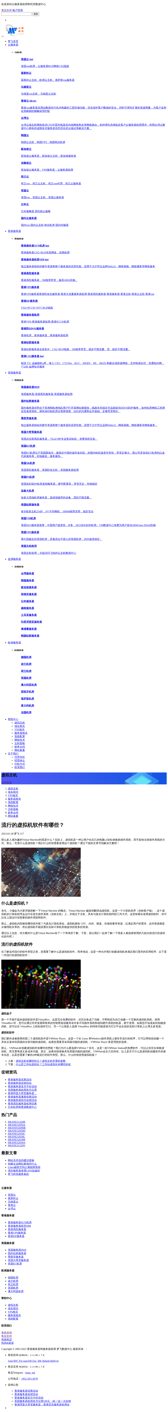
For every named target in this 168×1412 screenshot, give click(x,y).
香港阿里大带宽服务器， (22, 1093)
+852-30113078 (29, 1378)
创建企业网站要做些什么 (22, 1163)
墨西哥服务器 (16, 1256)
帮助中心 (13, 719)
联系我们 (19, 767)
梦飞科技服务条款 (18, 1174)
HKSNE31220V (16, 1145)
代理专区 (19, 757)
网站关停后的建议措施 (21, 1160)
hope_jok (30, 1372)
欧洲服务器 (14, 642)
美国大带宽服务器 (18, 1260)
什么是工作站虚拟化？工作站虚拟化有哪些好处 (43, 1064)
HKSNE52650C (16, 1133)
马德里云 (13, 1201)
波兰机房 (13, 1281)
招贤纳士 (19, 760)
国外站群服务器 (17, 1253)
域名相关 (19, 726)
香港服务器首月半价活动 (22, 1086)
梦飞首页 (13, 41)
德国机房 (13, 1277)
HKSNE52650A (16, 1124)
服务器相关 (21, 733)
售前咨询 (6, 1332)
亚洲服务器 (14, 559)
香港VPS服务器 (17, 1232)
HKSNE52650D (16, 1130)
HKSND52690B (17, 1127)
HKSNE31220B (16, 1122)
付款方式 (19, 763)
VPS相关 (19, 729)
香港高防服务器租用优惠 (22, 1103)
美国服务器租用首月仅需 (22, 1089)
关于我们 (13, 753)
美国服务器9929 (17, 1250)
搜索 (36, 14)
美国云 (12, 1194)
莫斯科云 (13, 1198)
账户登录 (17, 10)
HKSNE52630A (16, 1142)
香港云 (12, 1205)
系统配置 (19, 736)
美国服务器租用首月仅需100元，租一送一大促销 (42, 1401)
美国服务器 (14, 372)
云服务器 (13, 44)
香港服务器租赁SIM (19, 1225)
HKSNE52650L (16, 1136)
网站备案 (19, 750)
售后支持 (6, 10)
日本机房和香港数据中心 (22, 1107)
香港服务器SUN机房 (20, 1222)
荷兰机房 (13, 1284)
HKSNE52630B (16, 1139)
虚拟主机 (19, 722)
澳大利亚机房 (16, 1291)
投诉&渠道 (7, 1343)
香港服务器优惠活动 (20, 1079)
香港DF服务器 (16, 1236)
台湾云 (12, 1208)
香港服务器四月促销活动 (22, 1100)
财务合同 (19, 746)
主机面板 (19, 743)
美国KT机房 (15, 1263)
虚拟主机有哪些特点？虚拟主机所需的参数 (41, 1061)
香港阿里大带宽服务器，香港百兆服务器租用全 (42, 1404)
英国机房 (13, 1287)
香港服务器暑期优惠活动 (22, 1096)
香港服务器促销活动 (20, 1083)
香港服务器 (14, 231)
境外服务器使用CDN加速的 (24, 1170)
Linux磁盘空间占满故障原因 (24, 1167)
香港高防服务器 (17, 1229)
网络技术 (19, 739)
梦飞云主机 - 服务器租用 (15, 1181)
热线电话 (6, 1339)
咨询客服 (6, 782)
